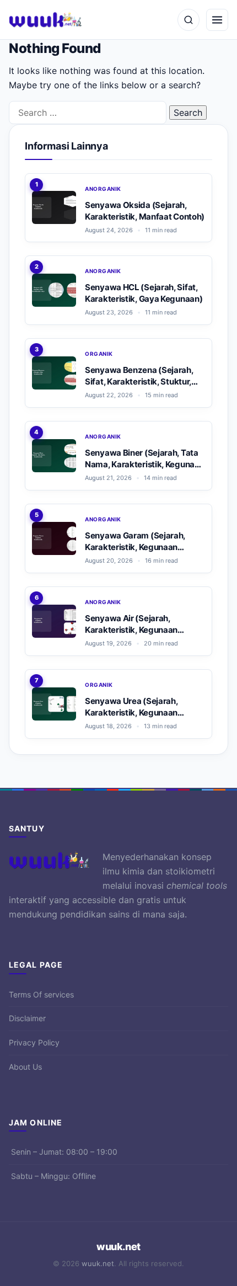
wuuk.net (118, 1246)
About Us (25, 1066)
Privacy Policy (34, 1042)
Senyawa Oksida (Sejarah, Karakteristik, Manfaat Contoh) (144, 211)
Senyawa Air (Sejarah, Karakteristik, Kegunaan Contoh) (131, 624)
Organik (99, 353)
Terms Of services (41, 994)
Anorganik (103, 188)
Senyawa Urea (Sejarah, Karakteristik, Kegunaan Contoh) (131, 707)
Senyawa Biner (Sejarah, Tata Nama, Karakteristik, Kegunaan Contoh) (144, 458)
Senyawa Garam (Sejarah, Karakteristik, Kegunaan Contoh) (135, 541)
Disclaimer (27, 1018)
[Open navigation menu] (217, 20)
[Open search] (188, 20)
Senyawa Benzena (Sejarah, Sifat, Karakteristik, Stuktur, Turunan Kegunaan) (139, 376)
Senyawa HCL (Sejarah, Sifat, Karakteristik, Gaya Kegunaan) (143, 293)
